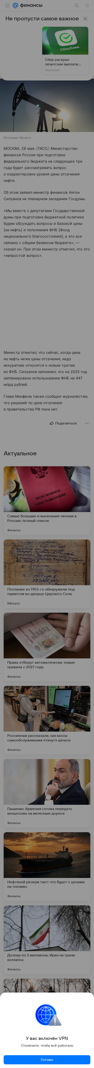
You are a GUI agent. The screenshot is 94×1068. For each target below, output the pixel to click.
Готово (47, 1060)
